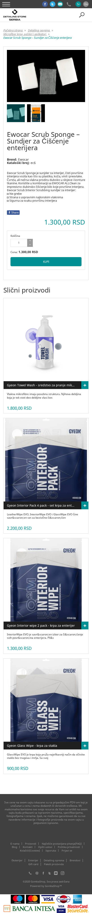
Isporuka (51, 850)
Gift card (33, 864)
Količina (15, 235)
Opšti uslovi (45, 847)
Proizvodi (30, 843)
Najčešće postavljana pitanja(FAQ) (62, 843)
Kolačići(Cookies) (30, 850)
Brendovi (75, 860)
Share (15, 212)
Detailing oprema (54, 860)
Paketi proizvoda (54, 864)
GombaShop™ (53, 886)
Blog (14, 847)
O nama (14, 843)
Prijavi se (67, 850)
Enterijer (33, 860)
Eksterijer (17, 860)
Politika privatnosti (69, 847)
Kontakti (28, 847)
